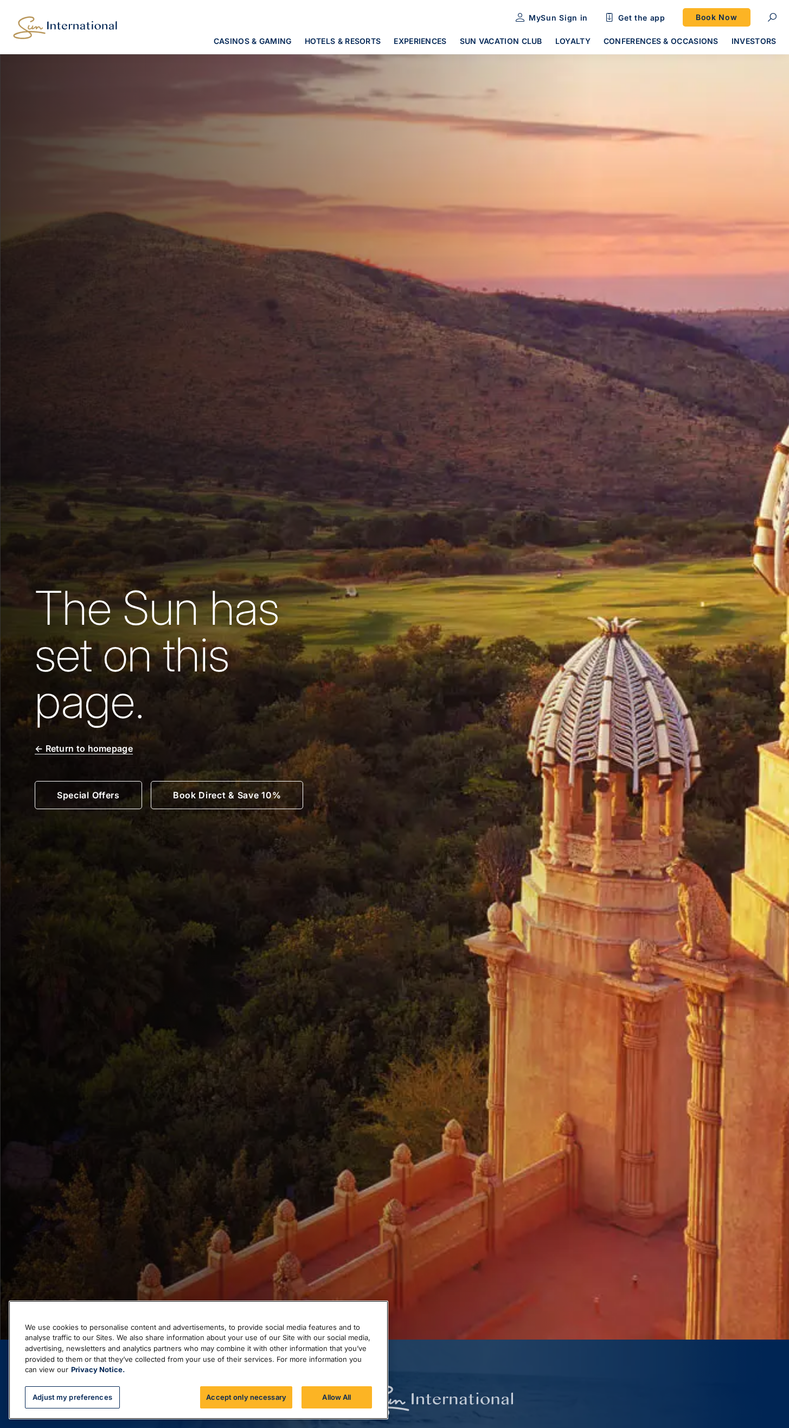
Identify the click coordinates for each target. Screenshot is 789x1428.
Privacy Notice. (98, 1369)
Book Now (716, 17)
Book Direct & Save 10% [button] (227, 795)
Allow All (336, 1396)
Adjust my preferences (72, 1396)
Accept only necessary (246, 1396)
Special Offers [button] (88, 795)
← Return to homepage (84, 748)
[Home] (65, 27)
